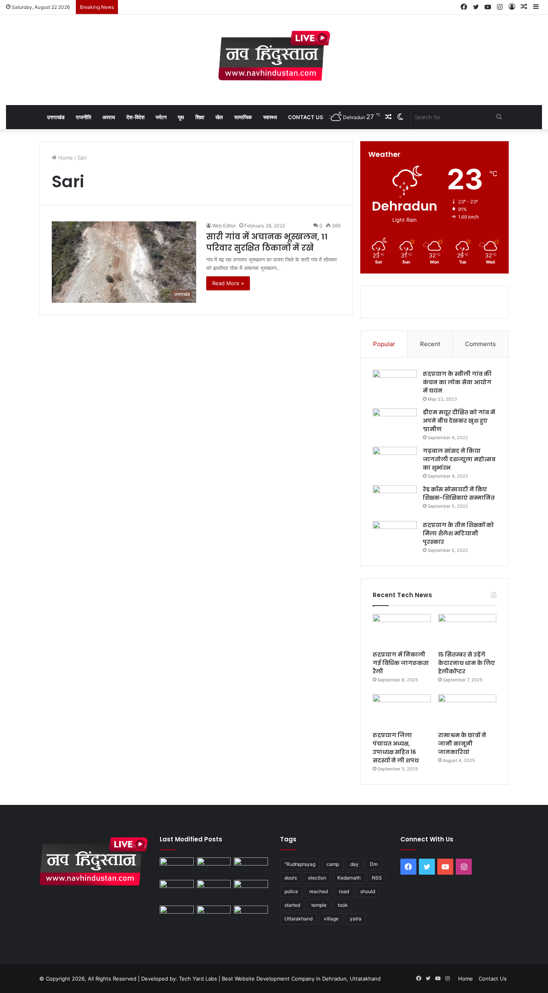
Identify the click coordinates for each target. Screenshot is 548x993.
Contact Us (305, 117)
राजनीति (83, 117)
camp (333, 864)
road (344, 891)
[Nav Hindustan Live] (274, 56)
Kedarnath (349, 878)
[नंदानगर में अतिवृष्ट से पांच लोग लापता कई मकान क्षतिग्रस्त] (177, 867)
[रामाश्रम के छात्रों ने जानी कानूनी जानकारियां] (467, 710)
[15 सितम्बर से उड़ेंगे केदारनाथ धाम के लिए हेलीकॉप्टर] (467, 630)
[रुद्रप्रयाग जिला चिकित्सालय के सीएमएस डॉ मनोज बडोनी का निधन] (251, 891)
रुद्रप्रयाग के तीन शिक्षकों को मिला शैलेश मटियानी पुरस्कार (458, 533)
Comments (480, 344)
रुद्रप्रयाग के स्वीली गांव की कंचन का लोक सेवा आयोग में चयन (457, 382)
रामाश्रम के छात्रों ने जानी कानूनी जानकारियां (462, 743)
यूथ (181, 117)
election (317, 878)
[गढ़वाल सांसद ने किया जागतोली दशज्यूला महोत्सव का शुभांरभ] (395, 462)
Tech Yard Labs (198, 978)
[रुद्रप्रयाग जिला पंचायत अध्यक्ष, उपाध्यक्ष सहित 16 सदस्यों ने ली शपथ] (402, 710)
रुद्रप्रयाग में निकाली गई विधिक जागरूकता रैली (401, 663)
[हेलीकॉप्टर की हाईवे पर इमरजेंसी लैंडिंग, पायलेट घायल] (214, 915)
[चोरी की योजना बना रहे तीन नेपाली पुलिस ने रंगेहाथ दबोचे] (251, 915)
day (354, 864)
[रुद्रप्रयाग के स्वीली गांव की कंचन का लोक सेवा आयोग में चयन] (395, 385)
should (367, 891)
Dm (374, 864)
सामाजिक (243, 117)
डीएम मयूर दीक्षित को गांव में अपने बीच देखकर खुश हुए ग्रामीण (459, 420)
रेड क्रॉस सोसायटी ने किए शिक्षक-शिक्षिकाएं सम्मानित (459, 493)
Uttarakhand (298, 919)
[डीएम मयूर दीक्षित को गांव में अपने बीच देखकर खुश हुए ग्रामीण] (395, 423)
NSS (377, 878)
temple (319, 905)
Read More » (228, 283)
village (331, 919)
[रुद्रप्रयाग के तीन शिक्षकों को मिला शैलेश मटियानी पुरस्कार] (395, 536)
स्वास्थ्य (270, 117)
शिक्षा (199, 117)
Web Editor (224, 226)
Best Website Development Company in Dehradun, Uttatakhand (301, 978)
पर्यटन (161, 117)
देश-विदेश (135, 117)
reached (318, 891)
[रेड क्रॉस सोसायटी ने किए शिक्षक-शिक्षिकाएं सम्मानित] (395, 500)
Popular (384, 344)
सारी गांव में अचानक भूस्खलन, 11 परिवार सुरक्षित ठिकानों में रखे (267, 242)
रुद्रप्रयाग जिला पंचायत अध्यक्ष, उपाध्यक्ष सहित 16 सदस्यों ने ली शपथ (396, 747)
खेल (219, 117)
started (292, 905)
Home (65, 157)
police (291, 891)
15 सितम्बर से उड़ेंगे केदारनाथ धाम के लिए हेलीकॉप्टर (466, 663)
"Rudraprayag (299, 864)
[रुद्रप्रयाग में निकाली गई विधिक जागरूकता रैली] (402, 630)
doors (290, 878)
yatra (355, 919)
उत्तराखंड (56, 117)
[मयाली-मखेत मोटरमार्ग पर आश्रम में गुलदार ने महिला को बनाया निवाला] (177, 915)
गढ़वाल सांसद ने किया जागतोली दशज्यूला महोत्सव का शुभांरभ (459, 459)
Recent (430, 344)
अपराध (108, 117)
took (343, 905)
